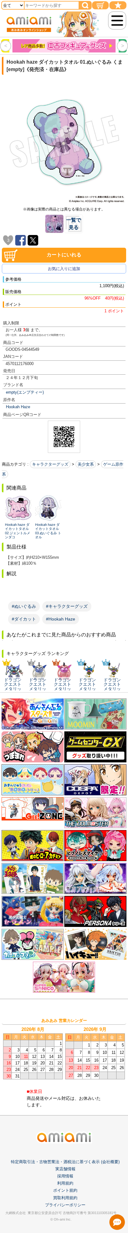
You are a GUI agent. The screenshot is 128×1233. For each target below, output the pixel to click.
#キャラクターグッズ (67, 606)
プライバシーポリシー (65, 1205)
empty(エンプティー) (25, 392)
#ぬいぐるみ (24, 606)
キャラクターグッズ (50, 464)
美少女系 (86, 464)
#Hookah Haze (60, 618)
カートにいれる (64, 254)
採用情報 (65, 1176)
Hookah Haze (18, 406)
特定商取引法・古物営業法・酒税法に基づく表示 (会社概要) (65, 1161)
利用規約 (65, 1183)
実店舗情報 (65, 1169)
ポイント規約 (65, 1190)
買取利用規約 (65, 1197)
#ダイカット (24, 618)
